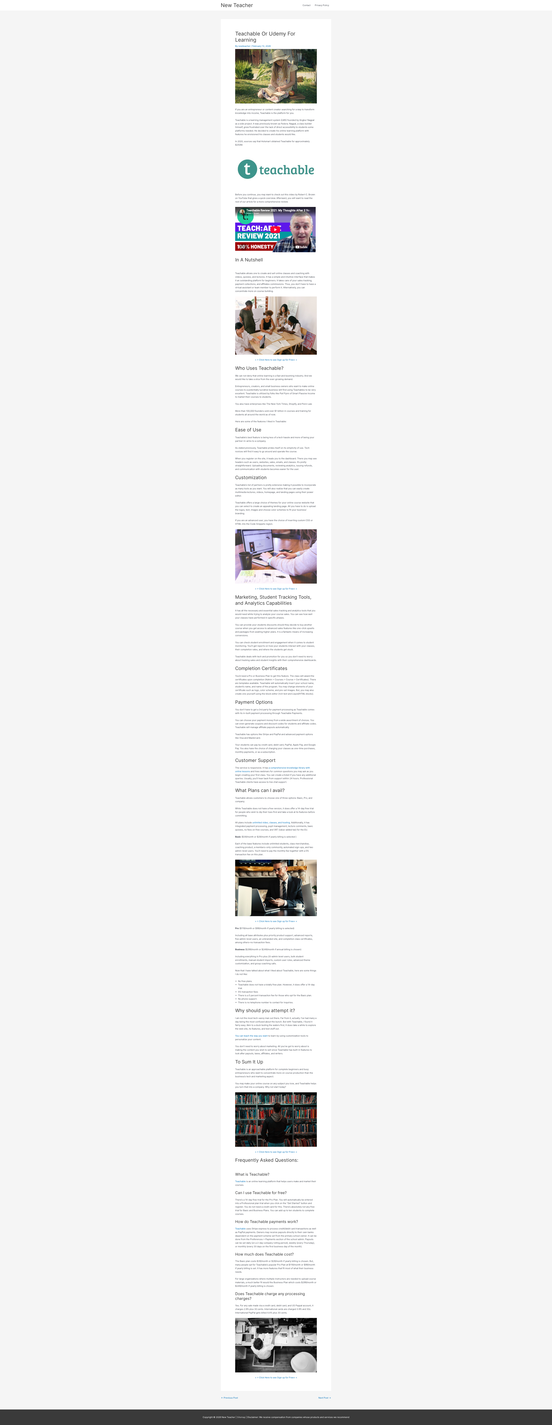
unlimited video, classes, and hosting (271, 822)
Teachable (240, 1181)
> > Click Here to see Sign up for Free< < (276, 359)
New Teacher (237, 5)
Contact (306, 5)
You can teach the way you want (251, 1035)
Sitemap (241, 1417)
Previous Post (229, 1397)
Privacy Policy (322, 5)
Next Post (324, 1397)
